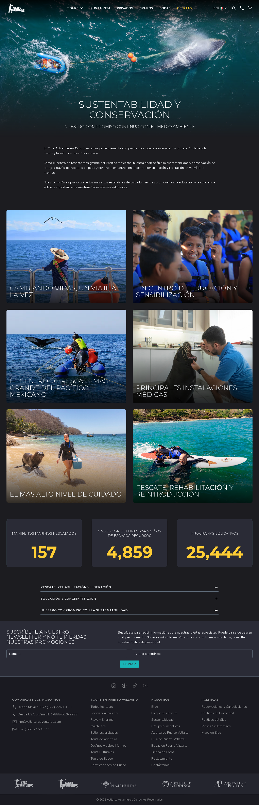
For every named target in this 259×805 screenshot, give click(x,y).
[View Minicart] (250, 8)
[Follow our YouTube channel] (145, 685)
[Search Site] (233, 8)
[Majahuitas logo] (120, 784)
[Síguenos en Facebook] (124, 685)
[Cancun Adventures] (68, 784)
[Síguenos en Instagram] (113, 685)
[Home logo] (16, 9)
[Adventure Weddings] (177, 784)
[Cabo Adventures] (24, 784)
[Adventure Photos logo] (230, 784)
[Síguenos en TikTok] (134, 685)
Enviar (129, 664)
